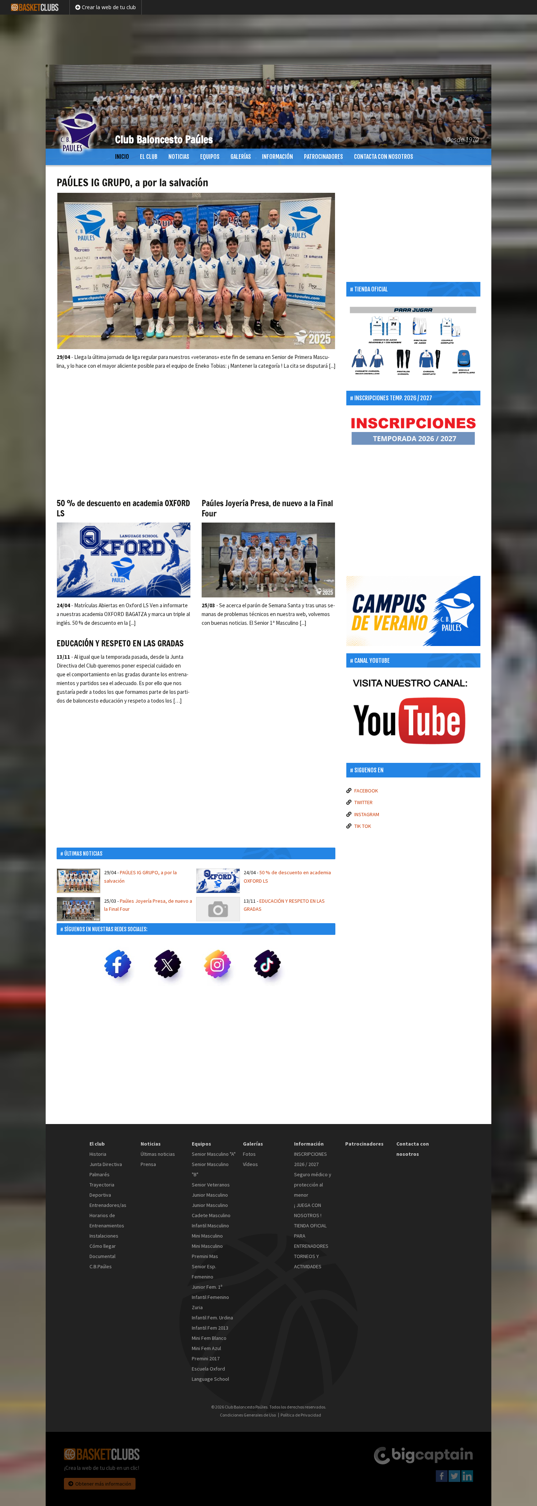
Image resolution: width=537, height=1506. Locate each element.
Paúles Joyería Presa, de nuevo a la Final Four (267, 508)
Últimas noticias (158, 1154)
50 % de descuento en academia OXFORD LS (123, 508)
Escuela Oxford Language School (210, 1373)
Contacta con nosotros (383, 156)
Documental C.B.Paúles (102, 1261)
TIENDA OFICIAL (310, 1225)
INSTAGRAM (366, 814)
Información (277, 156)
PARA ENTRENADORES (311, 1240)
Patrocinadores (323, 156)
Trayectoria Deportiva (102, 1189)
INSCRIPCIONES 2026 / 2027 (310, 1159)
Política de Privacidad (301, 1415)
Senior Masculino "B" (210, 1169)
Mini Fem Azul (206, 1348)
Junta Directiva (106, 1164)
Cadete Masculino (211, 1215)
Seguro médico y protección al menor (312, 1184)
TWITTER (363, 802)
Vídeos (250, 1164)
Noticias (178, 156)
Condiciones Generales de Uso (248, 1415)
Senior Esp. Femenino (204, 1271)
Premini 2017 (206, 1358)
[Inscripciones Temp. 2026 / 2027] (413, 431)
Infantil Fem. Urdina (212, 1317)
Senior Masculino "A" (214, 1154)
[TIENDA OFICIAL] (413, 343)
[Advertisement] (268, 38)
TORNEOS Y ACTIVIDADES (307, 1261)
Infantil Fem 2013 (210, 1328)
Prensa (148, 1164)
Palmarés (100, 1174)
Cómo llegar (103, 1246)
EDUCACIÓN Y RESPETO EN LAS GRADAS (120, 643)
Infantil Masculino (210, 1225)
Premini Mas (205, 1256)
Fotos (249, 1154)
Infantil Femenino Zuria (210, 1302)
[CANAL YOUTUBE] (413, 714)
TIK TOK (362, 826)
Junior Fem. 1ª (207, 1287)
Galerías (241, 156)
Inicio (122, 156)
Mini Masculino (207, 1235)
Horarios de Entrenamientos (107, 1220)
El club (148, 156)
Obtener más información (103, 1483)
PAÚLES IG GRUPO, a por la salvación (132, 182)
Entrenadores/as (108, 1205)
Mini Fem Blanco (209, 1338)
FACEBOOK (366, 790)
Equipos (210, 156)
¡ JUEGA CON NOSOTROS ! (307, 1210)
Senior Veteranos (211, 1184)
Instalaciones (104, 1235)
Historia (98, 1154)
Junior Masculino (210, 1195)
